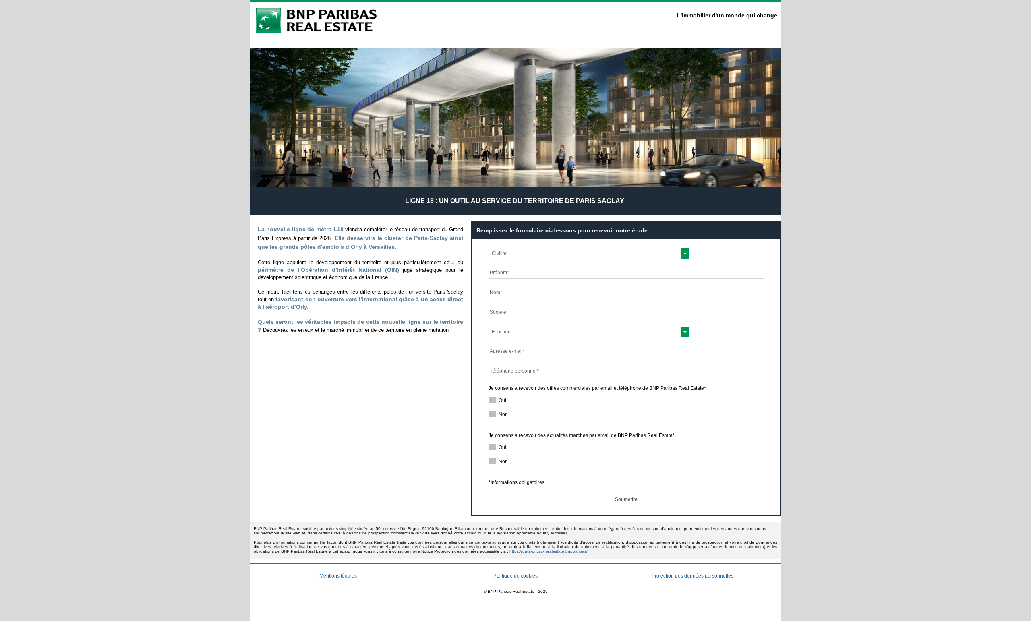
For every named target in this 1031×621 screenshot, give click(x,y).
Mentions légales (338, 576)
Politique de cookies (515, 576)
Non (503, 414)
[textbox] (589, 253)
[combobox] (589, 253)
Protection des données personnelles (692, 576)
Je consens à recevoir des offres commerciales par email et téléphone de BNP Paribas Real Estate (597, 388)
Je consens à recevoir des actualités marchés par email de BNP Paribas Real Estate (582, 435)
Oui (502, 400)
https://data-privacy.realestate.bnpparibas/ (548, 551)
